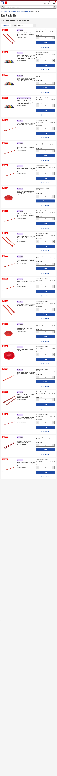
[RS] (6, 2)
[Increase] (53, 38)
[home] (1, 11)
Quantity (39, 35)
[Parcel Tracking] (45, 2)
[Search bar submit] (54, 7)
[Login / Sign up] (49, 2)
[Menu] (2, 2)
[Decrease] (37, 38)
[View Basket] (54, 2)
